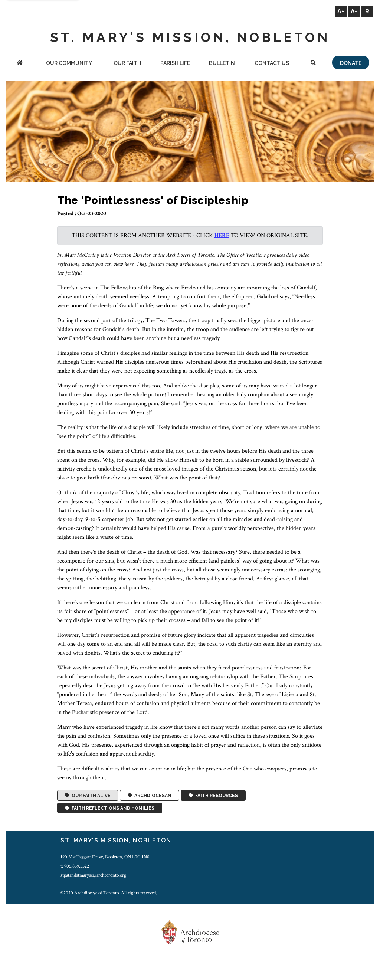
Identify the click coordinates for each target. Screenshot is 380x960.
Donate (350, 63)
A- (354, 11)
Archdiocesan (151, 795)
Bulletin (222, 63)
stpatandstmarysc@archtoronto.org (93, 875)
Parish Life (175, 63)
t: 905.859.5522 (74, 866)
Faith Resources (215, 795)
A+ (340, 11)
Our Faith (127, 63)
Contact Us (272, 63)
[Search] (313, 63)
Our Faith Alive (90, 795)
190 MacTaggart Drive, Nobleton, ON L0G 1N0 (105, 857)
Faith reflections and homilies (111, 807)
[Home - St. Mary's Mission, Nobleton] (20, 63)
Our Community (69, 63)
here (221, 235)
